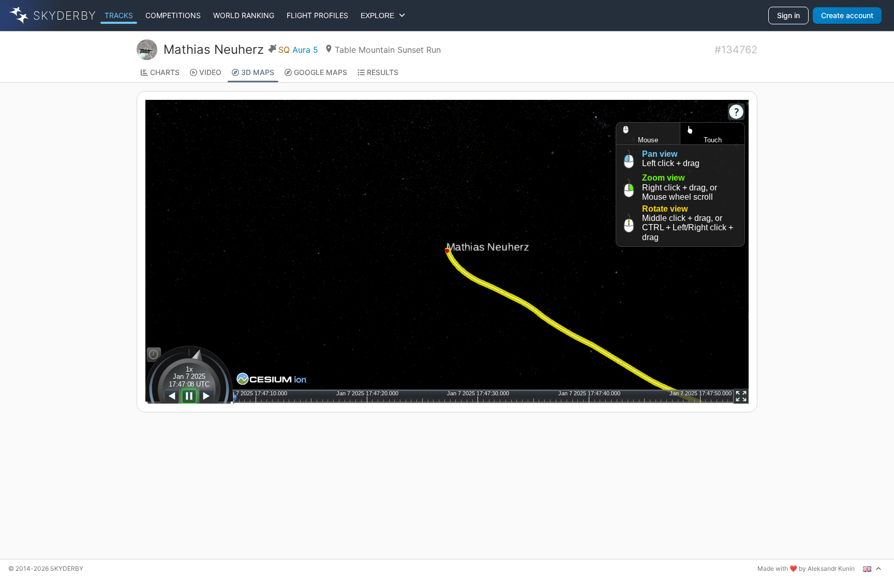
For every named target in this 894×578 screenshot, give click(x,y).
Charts (165, 72)
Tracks (119, 15)
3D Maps (257, 72)
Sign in (788, 15)
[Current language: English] (872, 569)
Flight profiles (317, 15)
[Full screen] (741, 396)
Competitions (173, 15)
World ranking (243, 15)
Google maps (320, 72)
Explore (379, 15)
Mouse (648, 140)
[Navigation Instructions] (736, 111)
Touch (713, 140)
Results (382, 72)
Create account (847, 15)
